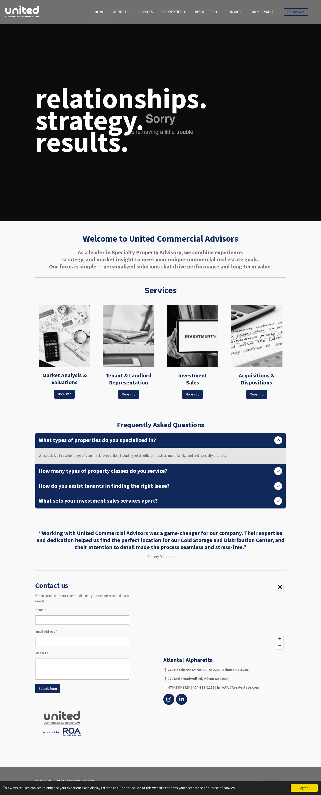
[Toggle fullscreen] (279, 586)
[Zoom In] (279, 638)
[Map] (224, 616)
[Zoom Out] (279, 645)
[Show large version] (62, 723)
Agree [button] (304, 788)
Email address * (46, 631)
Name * (40, 610)
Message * (43, 653)
